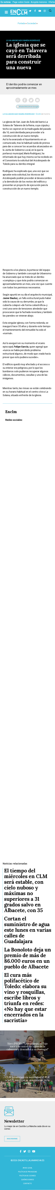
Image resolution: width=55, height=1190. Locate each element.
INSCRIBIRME (12, 1139)
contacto (27, 1183)
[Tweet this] (31, 100)
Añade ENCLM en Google (28, 107)
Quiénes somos (27, 1180)
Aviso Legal (27, 1168)
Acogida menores (39, 2)
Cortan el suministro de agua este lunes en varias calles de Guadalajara (27, 929)
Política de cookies (27, 1176)
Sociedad (31, 23)
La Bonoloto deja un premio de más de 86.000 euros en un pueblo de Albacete (27, 958)
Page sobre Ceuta (21, 2)
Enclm (38, 114)
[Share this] (24, 100)
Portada (21, 23)
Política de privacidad (27, 1172)
